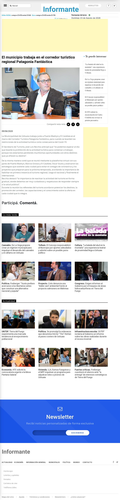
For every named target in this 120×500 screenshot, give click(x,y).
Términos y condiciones (39, 497)
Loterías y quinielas (11, 475)
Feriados (7, 479)
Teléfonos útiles (10, 487)
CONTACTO (87, 462)
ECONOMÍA (18, 462)
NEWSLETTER (93, 6)
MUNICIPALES (54, 462)
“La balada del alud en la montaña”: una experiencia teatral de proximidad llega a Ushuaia (95, 68)
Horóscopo (8, 471)
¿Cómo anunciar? (78, 497)
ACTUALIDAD (7, 462)
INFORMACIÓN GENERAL (36, 462)
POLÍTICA (66, 462)
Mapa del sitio (8, 497)
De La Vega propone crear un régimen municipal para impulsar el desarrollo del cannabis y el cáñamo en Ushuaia (95, 85)
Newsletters (60, 497)
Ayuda (21, 497)
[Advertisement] (55, 35)
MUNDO (76, 462)
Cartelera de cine (10, 483)
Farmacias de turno (79, 15)
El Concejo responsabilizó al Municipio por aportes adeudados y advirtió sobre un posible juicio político (95, 101)
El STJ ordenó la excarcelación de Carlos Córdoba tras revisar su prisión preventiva (93, 116)
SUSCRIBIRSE (77, 433)
